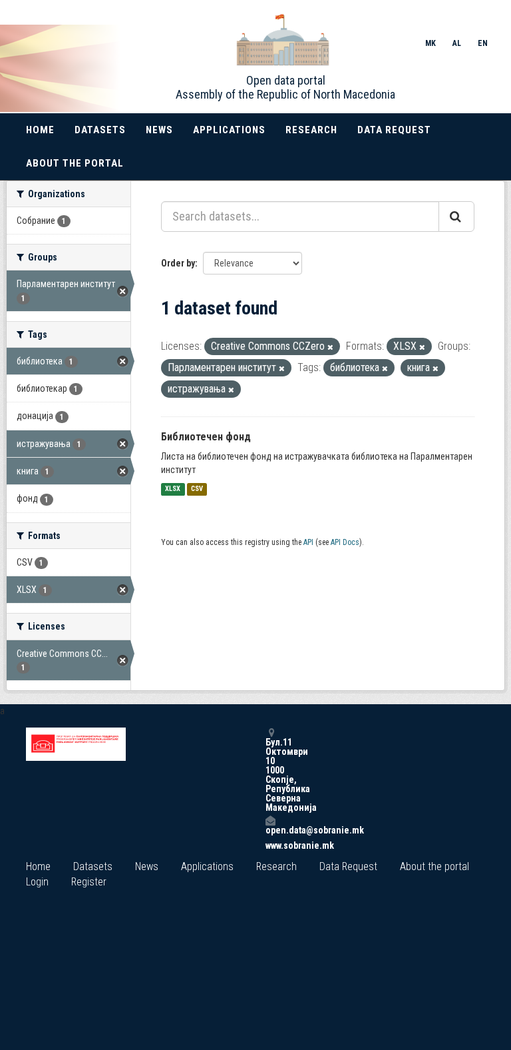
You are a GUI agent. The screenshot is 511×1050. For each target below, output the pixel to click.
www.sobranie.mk (270, 845)
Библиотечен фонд (206, 436)
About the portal (75, 163)
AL (456, 43)
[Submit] (456, 216)
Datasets (100, 130)
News (159, 130)
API (308, 542)
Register (88, 881)
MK (430, 43)
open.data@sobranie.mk (270, 830)
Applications (229, 130)
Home (40, 130)
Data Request (394, 130)
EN (483, 43)
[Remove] (330, 347)
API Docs (345, 542)
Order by (178, 263)
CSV (197, 489)
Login (37, 881)
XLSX (172, 489)
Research (311, 130)
